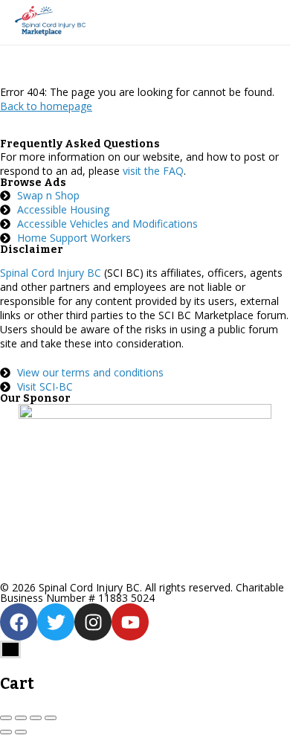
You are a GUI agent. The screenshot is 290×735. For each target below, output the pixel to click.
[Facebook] (18, 622)
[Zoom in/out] (51, 718)
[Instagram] (93, 622)
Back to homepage (46, 106)
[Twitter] (55, 622)
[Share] (21, 718)
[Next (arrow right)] (21, 732)
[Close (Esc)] (6, 718)
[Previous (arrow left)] (6, 732)
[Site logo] (52, 22)
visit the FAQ (153, 171)
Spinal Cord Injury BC (50, 273)
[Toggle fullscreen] (36, 718)
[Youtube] (130, 622)
